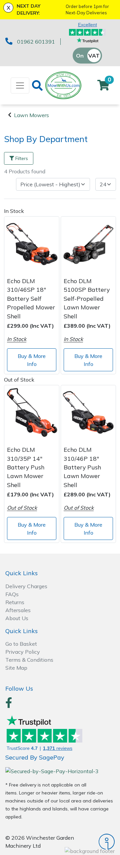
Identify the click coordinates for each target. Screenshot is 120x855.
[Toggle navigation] (20, 85)
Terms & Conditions (29, 659)
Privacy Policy (22, 651)
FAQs (12, 594)
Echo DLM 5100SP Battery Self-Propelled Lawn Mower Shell (87, 298)
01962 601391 (36, 41)
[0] (103, 87)
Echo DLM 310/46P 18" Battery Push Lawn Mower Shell (82, 467)
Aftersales (18, 610)
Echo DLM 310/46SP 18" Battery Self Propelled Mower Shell (31, 298)
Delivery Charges (26, 586)
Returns (14, 602)
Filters (21, 158)
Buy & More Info (32, 360)
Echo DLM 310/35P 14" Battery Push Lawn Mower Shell (25, 467)
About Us (16, 618)
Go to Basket (21, 643)
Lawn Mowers (31, 115)
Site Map (16, 667)
